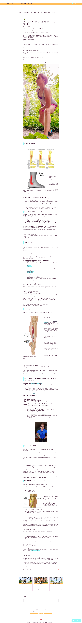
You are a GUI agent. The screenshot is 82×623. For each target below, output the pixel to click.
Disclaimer (50, 622)
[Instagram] (43, 619)
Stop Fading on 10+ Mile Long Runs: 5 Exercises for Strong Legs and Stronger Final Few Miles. (56, 586)
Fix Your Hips (33, 12)
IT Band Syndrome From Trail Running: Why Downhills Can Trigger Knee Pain (25, 586)
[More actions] (58, 19)
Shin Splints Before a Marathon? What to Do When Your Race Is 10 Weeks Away (39, 586)
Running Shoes (47, 12)
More (53, 12)
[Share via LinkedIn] (28, 566)
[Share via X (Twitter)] (26, 566)
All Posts (20, 12)
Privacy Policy (47, 622)
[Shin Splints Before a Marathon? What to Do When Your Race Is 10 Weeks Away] (41, 580)
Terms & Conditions (42, 622)
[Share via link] (30, 566)
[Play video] (41, 432)
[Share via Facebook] (23, 566)
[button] (77, 3)
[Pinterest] (41, 619)
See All (62, 574)
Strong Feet (40, 12)
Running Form (26, 12)
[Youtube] (40, 619)
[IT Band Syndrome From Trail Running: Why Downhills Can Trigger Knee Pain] (25, 580)
